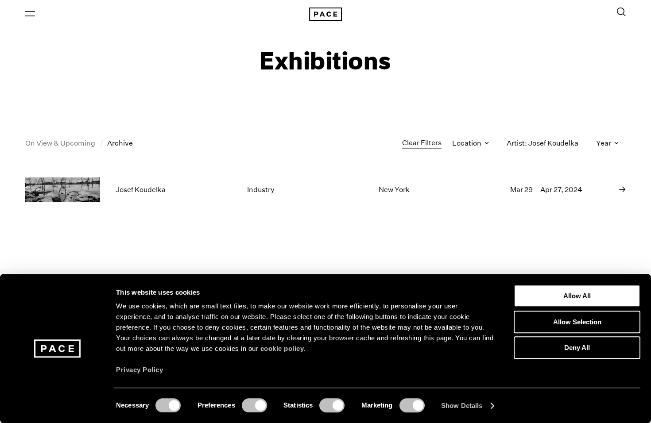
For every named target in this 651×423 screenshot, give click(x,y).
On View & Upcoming (61, 143)
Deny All (577, 347)
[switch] (254, 405)
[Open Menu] (30, 13)
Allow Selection (577, 322)
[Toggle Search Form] (621, 12)
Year (604, 143)
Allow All (577, 296)
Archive (120, 143)
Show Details (461, 405)
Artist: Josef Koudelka (542, 143)
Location (467, 143)
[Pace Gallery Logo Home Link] (325, 14)
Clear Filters (422, 142)
